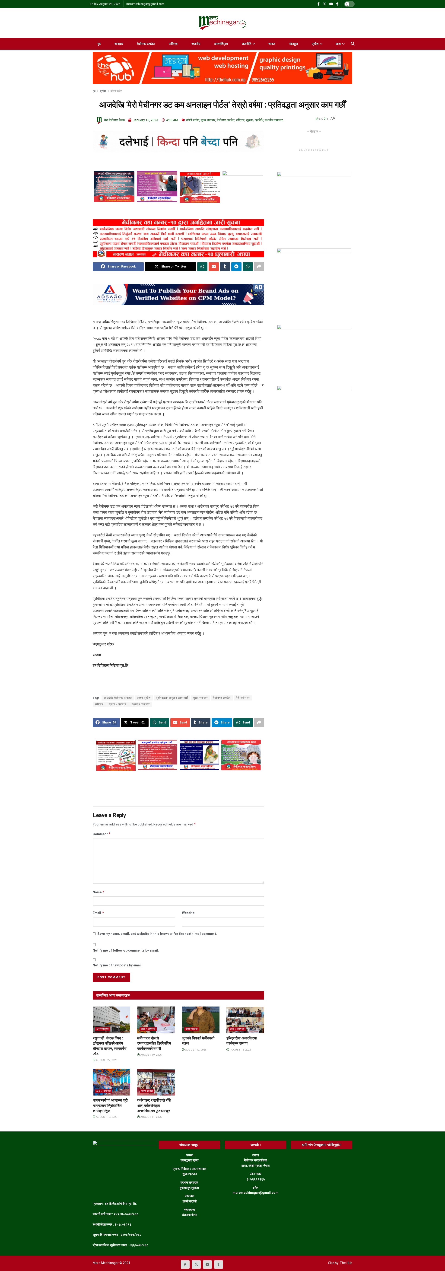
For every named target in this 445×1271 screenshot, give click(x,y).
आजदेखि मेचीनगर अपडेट (118, 698)
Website (188, 913)
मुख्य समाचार (208, 120)
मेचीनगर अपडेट (146, 44)
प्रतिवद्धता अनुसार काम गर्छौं (172, 698)
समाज (271, 44)
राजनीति (246, 44)
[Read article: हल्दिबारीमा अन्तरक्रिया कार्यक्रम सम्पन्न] (245, 1020)
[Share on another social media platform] (259, 266)
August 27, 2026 (106, 1060)
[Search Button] (353, 44)
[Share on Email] (214, 266)
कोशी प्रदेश (116, 91)
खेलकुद (293, 44)
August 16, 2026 (240, 1049)
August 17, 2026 (195, 1049)
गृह (99, 44)
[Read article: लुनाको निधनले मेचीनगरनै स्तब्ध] (200, 1020)
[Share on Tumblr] (225, 266)
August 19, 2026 (151, 1054)
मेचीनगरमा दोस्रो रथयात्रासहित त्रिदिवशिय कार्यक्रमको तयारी (154, 1043)
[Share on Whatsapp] (202, 266)
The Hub (346, 1263)
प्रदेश (315, 44)
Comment (102, 834)
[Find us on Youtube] (331, 4)
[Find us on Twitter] (324, 4)
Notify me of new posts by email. (118, 965)
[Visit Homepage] (222, 23)
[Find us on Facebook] (319, 4)
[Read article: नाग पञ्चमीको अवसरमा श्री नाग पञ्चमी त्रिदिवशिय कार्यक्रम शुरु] (111, 1082)
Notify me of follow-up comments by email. (126, 950)
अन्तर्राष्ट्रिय (221, 44)
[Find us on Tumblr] (337, 4)
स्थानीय (195, 44)
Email (98, 913)
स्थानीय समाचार (274, 120)
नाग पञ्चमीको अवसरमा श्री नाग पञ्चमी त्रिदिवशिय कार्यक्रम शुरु (110, 1105)
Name (99, 892)
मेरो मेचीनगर (243, 698)
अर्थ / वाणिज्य (148, 1029)
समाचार (118, 44)
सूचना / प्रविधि (254, 120)
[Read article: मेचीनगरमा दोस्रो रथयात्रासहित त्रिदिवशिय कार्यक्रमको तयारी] (156, 1020)
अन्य (338, 44)
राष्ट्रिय (173, 44)
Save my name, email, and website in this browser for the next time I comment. (157, 934)
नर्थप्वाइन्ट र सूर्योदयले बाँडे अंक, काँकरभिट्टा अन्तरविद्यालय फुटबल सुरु (154, 1105)
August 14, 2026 (151, 1116)
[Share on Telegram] (236, 266)
